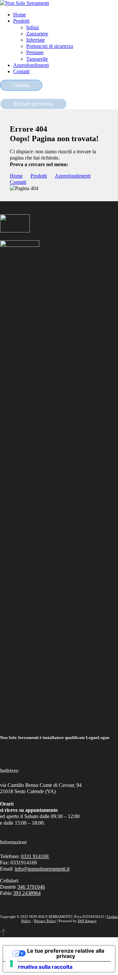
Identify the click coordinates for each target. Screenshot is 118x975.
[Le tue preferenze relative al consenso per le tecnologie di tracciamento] (11, 963)
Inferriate (35, 40)
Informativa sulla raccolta (40, 967)
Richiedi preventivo (33, 104)
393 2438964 (27, 893)
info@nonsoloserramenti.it (42, 869)
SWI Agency (87, 921)
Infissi (32, 27)
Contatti (21, 71)
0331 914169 (35, 856)
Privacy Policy (45, 921)
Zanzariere (37, 33)
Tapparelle (37, 59)
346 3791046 (31, 887)
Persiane (35, 52)
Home (19, 14)
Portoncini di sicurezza (49, 46)
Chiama (21, 85)
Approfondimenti (31, 65)
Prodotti (21, 21)
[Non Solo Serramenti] (24, 3)
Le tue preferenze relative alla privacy (65, 953)
